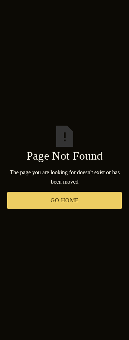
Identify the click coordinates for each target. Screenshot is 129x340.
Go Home (65, 200)
